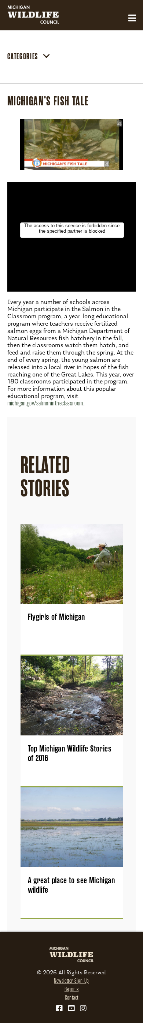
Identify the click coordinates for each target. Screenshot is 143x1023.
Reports (72, 989)
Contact (71, 997)
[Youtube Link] (71, 1008)
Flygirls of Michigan (56, 617)
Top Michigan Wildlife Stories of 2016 (70, 753)
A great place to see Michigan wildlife (71, 885)
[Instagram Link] (83, 1008)
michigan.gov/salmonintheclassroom (45, 403)
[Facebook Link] (59, 1008)
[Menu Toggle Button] (132, 18)
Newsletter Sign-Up (71, 981)
